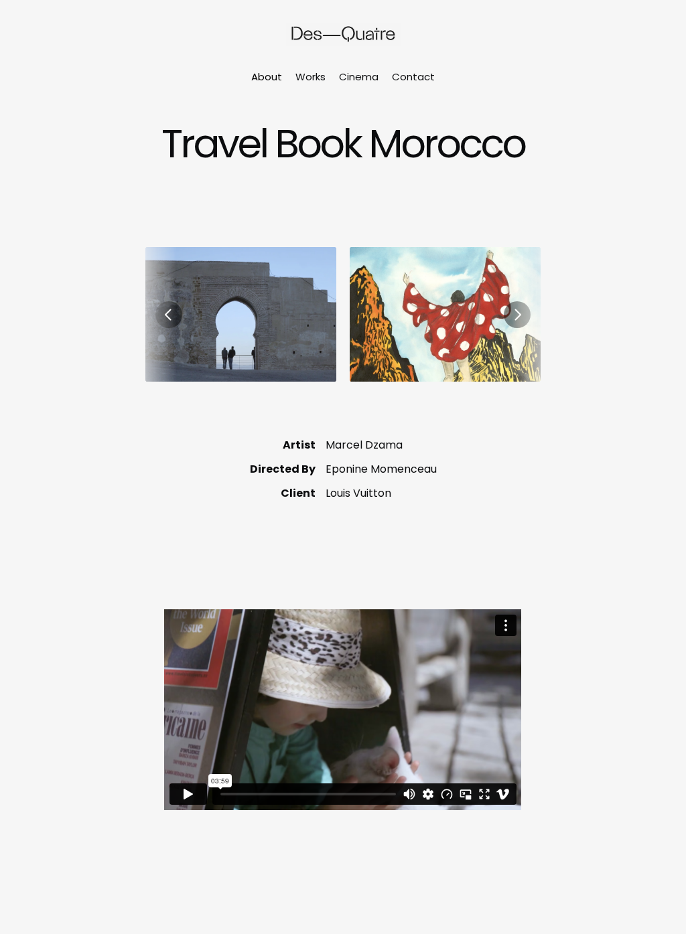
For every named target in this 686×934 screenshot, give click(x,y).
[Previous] (168, 314)
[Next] (517, 314)
